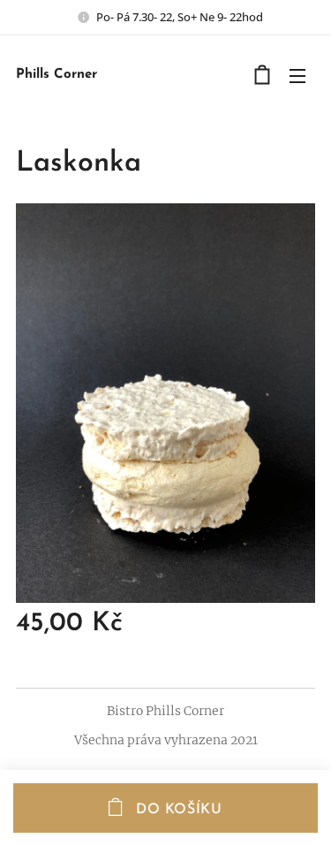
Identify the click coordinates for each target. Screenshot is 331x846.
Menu (297, 75)
